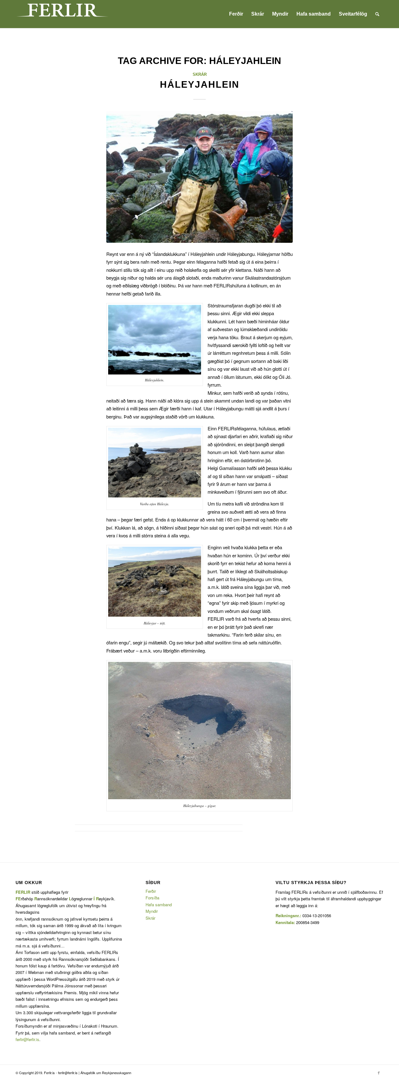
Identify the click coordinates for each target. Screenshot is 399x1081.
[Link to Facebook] (378, 1072)
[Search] (377, 14)
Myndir (152, 911)
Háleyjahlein (199, 84)
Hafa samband (159, 904)
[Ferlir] (62, 14)
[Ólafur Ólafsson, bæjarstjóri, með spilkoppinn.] (199, 177)
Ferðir (151, 891)
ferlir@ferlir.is (27, 1039)
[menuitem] (236, 14)
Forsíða (152, 898)
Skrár (200, 74)
